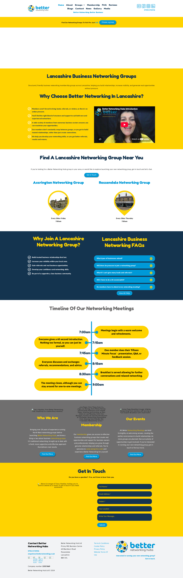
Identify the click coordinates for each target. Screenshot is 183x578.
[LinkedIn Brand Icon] (153, 5)
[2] (144, 5)
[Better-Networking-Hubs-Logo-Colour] (38, 6)
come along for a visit (94, 449)
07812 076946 (149, 10)
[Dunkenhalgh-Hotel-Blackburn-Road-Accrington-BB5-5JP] (58, 191)
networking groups (58, 438)
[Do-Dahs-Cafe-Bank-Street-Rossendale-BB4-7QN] (124, 191)
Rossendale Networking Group (124, 182)
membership (82, 434)
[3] (148, 5)
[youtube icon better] (139, 5)
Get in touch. (150, 559)
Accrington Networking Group (58, 182)
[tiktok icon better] (46, 557)
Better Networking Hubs (47, 435)
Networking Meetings (136, 430)
